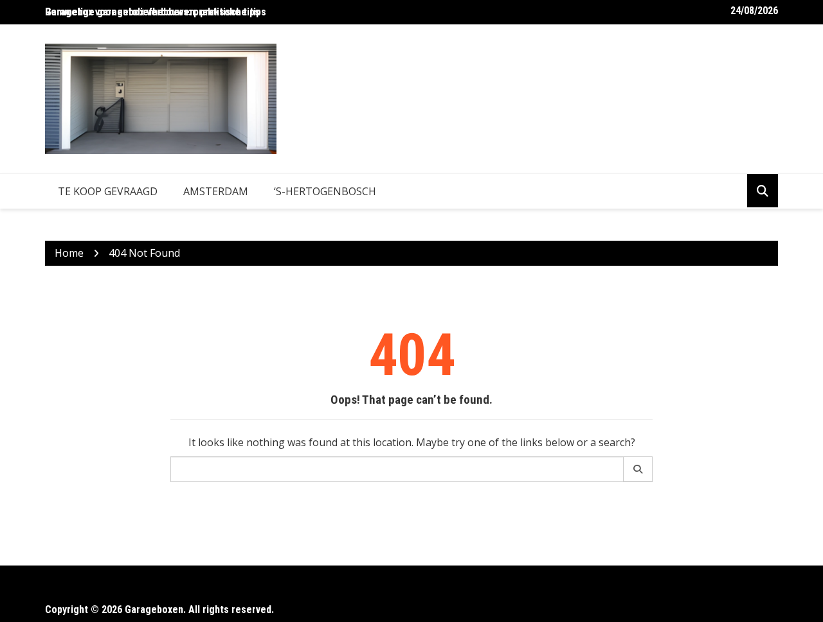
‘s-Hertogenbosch (325, 191)
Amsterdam (215, 191)
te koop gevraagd (108, 191)
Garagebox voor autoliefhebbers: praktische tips (152, 12)
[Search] (638, 469)
